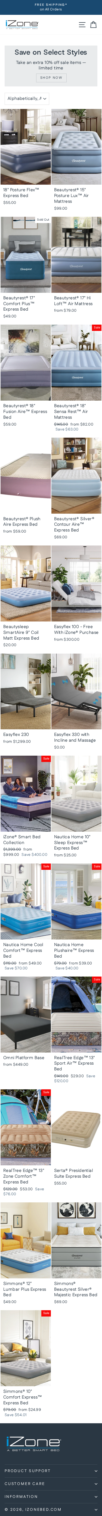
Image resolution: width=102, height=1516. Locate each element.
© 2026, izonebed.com (33, 1509)
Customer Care (25, 1484)
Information (21, 1497)
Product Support (28, 1471)
